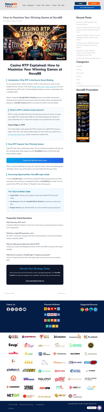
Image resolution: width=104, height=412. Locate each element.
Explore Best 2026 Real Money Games (35, 160)
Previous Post (8, 293)
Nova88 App (40, 404)
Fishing (78, 70)
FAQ (59, 5)
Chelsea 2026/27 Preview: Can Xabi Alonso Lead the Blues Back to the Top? (88, 30)
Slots (43, 5)
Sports (78, 83)
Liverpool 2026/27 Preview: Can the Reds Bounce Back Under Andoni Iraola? (88, 37)
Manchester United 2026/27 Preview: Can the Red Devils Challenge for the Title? (85, 53)
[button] (31, 5)
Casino (38, 5)
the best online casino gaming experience (44, 87)
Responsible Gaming (26, 404)
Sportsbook (30, 5)
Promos (54, 5)
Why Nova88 (13, 404)
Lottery (78, 76)
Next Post (62, 293)
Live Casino (80, 73)
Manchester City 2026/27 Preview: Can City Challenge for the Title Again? (87, 45)
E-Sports (79, 66)
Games (47, 5)
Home (24, 5)
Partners (11, 408)
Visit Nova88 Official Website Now (35, 281)
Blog (63, 5)
